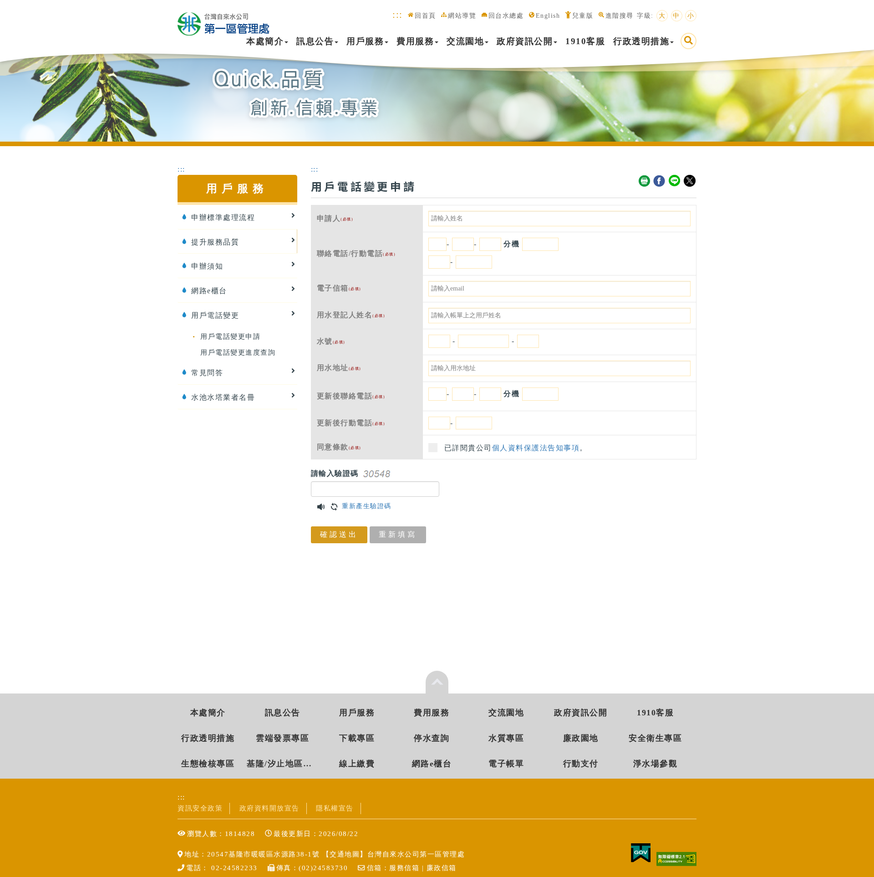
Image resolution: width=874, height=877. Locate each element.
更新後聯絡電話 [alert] (351, 396)
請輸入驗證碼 (335, 473)
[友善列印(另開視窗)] (644, 181)
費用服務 (415, 41)
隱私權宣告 (335, 808)
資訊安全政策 (200, 808)
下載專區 (357, 738)
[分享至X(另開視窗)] (690, 181)
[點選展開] (437, 682)
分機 (511, 244)
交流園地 (465, 41)
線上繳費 (357, 763)
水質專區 (506, 738)
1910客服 (585, 41)
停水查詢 (431, 738)
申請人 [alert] (335, 218)
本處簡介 (265, 41)
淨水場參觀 (655, 763)
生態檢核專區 (207, 763)
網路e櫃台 (432, 763)
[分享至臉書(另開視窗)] (659, 181)
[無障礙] (676, 858)
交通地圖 (345, 854)
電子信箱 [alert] (339, 288)
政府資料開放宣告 (269, 808)
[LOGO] (223, 19)
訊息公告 (315, 41)
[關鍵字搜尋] (688, 41)
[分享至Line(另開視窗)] (675, 181)
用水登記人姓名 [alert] (351, 315)
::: (397, 14)
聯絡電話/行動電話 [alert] (356, 253)
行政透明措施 (641, 41)
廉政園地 (581, 738)
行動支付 (581, 763)
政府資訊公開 (525, 41)
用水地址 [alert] (339, 368)
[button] (321, 506)
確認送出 (339, 534)
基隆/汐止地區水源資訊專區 (282, 763)
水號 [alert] (331, 341)
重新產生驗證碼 (366, 506)
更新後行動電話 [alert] (351, 423)
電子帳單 (506, 763)
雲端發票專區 (282, 738)
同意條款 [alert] (339, 447)
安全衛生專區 (655, 738)
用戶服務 (365, 41)
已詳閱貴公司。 (516, 448)
